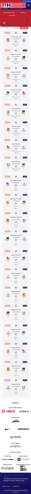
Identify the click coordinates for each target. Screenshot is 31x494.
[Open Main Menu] (4, 23)
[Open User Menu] (27, 20)
